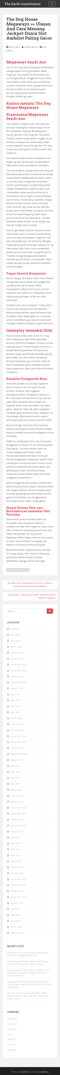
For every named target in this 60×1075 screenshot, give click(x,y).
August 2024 (16, 759)
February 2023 (17, 867)
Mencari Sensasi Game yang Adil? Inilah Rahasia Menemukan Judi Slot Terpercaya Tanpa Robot (27, 996)
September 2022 (18, 897)
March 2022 (16, 926)
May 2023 (15, 849)
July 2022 (14, 908)
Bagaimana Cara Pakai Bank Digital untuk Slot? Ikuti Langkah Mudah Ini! (27, 954)
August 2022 (16, 903)
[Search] (50, 611)
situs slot (11, 1029)
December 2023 (18, 807)
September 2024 (18, 753)
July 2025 (14, 694)
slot (9, 1034)
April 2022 (15, 920)
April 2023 (15, 855)
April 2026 (15, 640)
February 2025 (17, 724)
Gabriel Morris (31, 47)
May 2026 (15, 634)
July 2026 (14, 628)
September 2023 (18, 825)
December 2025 (18, 664)
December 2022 (18, 879)
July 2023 (14, 837)
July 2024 (14, 765)
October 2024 (17, 748)
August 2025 (16, 688)
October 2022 (17, 891)
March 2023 (16, 861)
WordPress (44, 1072)
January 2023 (16, 873)
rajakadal (11, 1049)
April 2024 (15, 783)
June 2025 (15, 700)
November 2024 (18, 742)
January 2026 (16, 658)
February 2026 (17, 652)
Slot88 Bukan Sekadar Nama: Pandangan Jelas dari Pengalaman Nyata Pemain (27, 963)
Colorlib (24, 1072)
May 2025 (15, 706)
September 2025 (18, 682)
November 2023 (18, 813)
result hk (11, 1039)
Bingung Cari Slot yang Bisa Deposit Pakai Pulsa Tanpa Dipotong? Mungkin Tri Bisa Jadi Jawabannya (29, 984)
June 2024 (15, 771)
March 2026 (16, 646)
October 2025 (17, 676)
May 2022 (15, 914)
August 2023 (16, 831)
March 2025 (16, 718)
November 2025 (18, 670)
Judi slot (11, 1044)
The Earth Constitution (23, 4)
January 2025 (16, 730)
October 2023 (17, 819)
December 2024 (18, 736)
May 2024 (15, 777)
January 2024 (16, 801)
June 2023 (15, 843)
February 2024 (17, 795)
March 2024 (16, 789)
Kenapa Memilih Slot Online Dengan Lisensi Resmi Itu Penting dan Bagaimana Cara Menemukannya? (28, 973)
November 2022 (18, 885)
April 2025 (15, 712)
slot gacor (12, 1018)
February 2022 (17, 932)
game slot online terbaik (17, 570)
